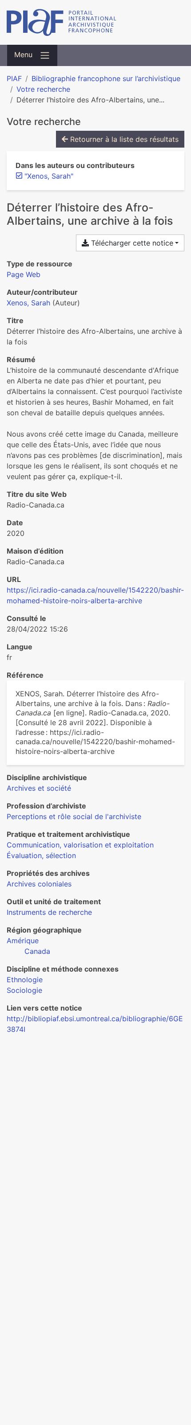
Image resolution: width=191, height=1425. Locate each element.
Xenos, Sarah (28, 302)
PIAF (14, 78)
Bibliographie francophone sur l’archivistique (106, 78)
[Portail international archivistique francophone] (95, 22)
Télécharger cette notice (131, 242)
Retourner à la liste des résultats (123, 139)
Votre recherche (43, 89)
